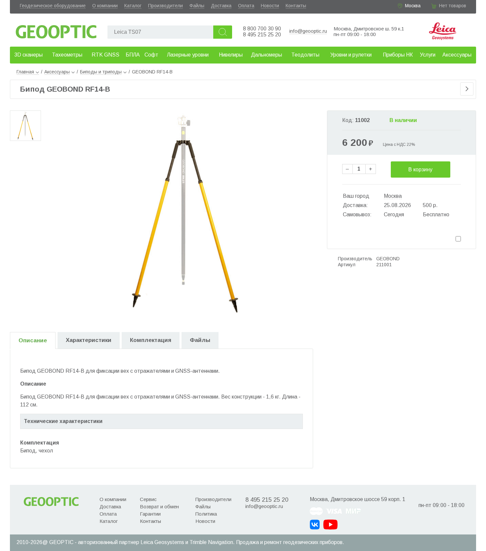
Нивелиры (231, 55)
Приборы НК (398, 55)
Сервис (148, 499)
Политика (206, 514)
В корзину (420, 169)
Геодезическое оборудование (53, 5)
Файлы (196, 5)
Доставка (221, 5)
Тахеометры (67, 55)
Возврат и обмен (159, 506)
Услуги (427, 55)
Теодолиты (305, 55)
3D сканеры (28, 55)
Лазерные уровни (188, 55)
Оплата (246, 5)
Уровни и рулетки (351, 55)
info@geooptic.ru (308, 31)
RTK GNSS (105, 55)
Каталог (133, 5)
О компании (105, 5)
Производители (165, 5)
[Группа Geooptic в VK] (315, 525)
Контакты (296, 5)
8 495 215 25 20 (262, 34)
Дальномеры (266, 55)
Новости (270, 5)
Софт (151, 55)
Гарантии (150, 514)
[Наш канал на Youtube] (330, 525)
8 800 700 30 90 (262, 28)
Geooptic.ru (56, 30)
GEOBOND (388, 258)
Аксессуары (456, 55)
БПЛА (133, 55)
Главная (25, 71)
